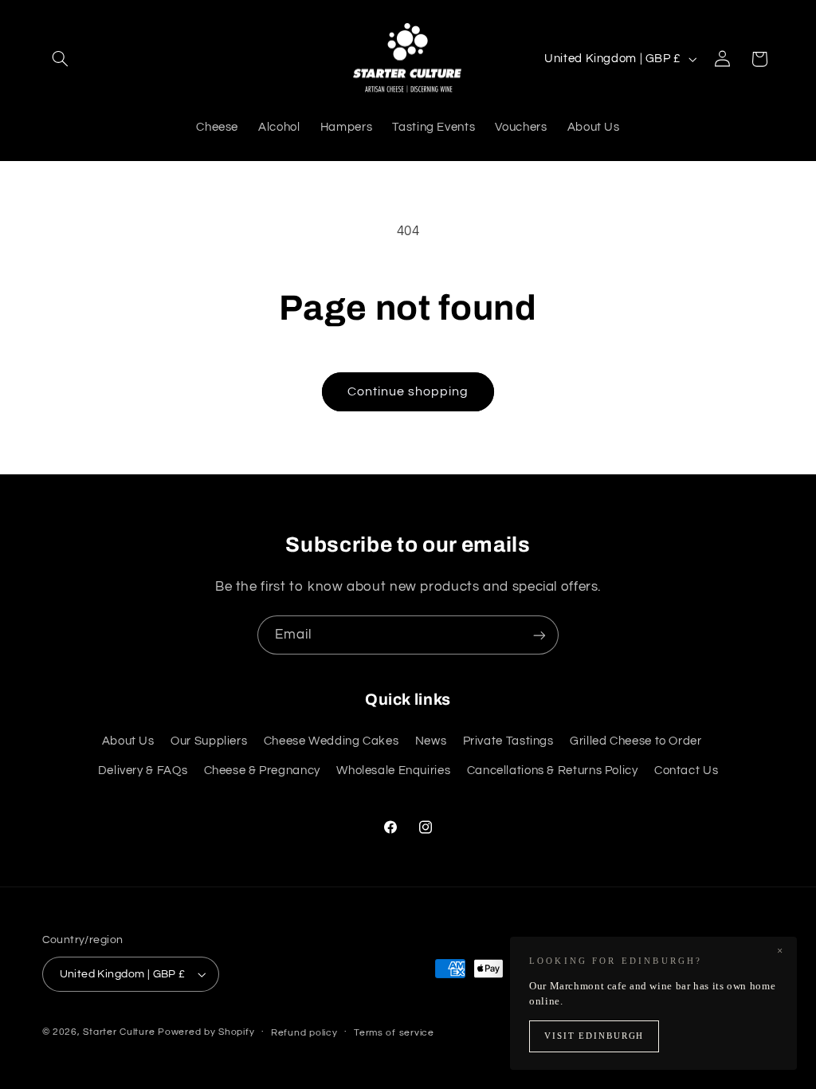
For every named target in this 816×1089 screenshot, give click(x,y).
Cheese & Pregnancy (262, 770)
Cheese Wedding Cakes (331, 741)
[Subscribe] (539, 635)
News (431, 741)
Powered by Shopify (206, 1032)
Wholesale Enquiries (393, 770)
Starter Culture (119, 1032)
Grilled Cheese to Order (636, 741)
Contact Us (686, 770)
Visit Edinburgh (594, 1036)
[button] (60, 59)
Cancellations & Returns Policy (552, 770)
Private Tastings (508, 741)
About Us (128, 741)
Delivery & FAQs (142, 770)
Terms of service (394, 1032)
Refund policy (304, 1032)
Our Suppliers (209, 741)
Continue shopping (408, 391)
